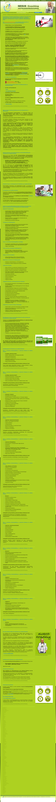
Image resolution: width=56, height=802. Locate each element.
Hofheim (4, 745)
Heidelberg (4, 739)
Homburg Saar (5, 746)
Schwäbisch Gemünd (6, 783)
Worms (4, 793)
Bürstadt (4, 720)
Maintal (4, 759)
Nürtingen (4, 767)
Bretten (4, 717)
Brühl (3, 718)
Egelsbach (4, 724)
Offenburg (4, 770)
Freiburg (4, 731)
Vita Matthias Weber (13, 12)
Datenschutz (32, 9)
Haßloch (4, 738)
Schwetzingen (5, 784)
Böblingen (4, 716)
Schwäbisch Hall (5, 782)
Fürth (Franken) (5, 733)
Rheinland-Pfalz (5, 776)
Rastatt (4, 775)
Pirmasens (4, 773)
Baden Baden (5, 709)
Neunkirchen (4, 765)
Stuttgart (4, 787)
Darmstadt (4, 721)
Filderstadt (4, 728)
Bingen (4, 715)
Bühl (3, 719)
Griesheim (4, 735)
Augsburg (4, 708)
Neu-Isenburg (5, 764)
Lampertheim (4, 752)
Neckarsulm (4, 763)
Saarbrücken (4, 779)
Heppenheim (4, 741)
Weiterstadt (4, 791)
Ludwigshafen (5, 757)
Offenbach (4, 769)
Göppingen (4, 734)
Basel (3, 713)
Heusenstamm (5, 743)
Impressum (25, 9)
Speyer (4, 786)
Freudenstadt (4, 732)
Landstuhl (4, 753)
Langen (4, 754)
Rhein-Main (4, 777)
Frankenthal (4, 729)
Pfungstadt (4, 772)
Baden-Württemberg (6, 710)
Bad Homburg (5, 711)
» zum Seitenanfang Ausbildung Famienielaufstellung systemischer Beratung (15, 149)
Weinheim (4, 790)
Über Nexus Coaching (5, 12)
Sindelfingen (4, 785)
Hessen (4, 742)
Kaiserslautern (5, 747)
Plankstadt (4, 774)
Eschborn (4, 725)
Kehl (3, 749)
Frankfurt (4, 730)
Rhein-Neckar (5, 778)
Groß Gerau (4, 736)
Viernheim (4, 788)
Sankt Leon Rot (5, 780)
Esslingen (4, 726)
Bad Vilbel (4, 712)
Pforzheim (4, 771)
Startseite (4, 14)
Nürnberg (4, 766)
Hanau (4, 737)
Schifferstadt (4, 781)
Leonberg (4, 756)
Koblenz (4, 750)
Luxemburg (4, 758)
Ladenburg (4, 751)
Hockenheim (4, 744)
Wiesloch (4, 792)
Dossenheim (4, 722)
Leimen (4, 755)
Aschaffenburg (5, 707)
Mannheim (4, 760)
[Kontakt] (44, 104)
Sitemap (39, 9)
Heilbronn (4, 740)
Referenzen (37, 12)
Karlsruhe (4, 748)
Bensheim (4, 714)
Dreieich (4, 723)
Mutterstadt (4, 761)
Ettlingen (4, 727)
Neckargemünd (5, 762)
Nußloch (4, 768)
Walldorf (4, 789)
